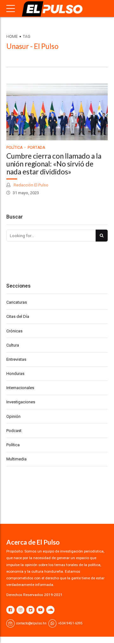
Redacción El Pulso (30, 185)
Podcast (14, 430)
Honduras (15, 373)
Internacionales (20, 387)
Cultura (12, 345)
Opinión (13, 416)
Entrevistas (16, 359)
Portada (36, 147)
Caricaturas (16, 302)
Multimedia (16, 459)
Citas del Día (17, 316)
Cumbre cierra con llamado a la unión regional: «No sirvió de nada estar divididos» (53, 164)
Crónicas (14, 331)
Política (14, 147)
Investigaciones (20, 402)
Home (12, 36)
